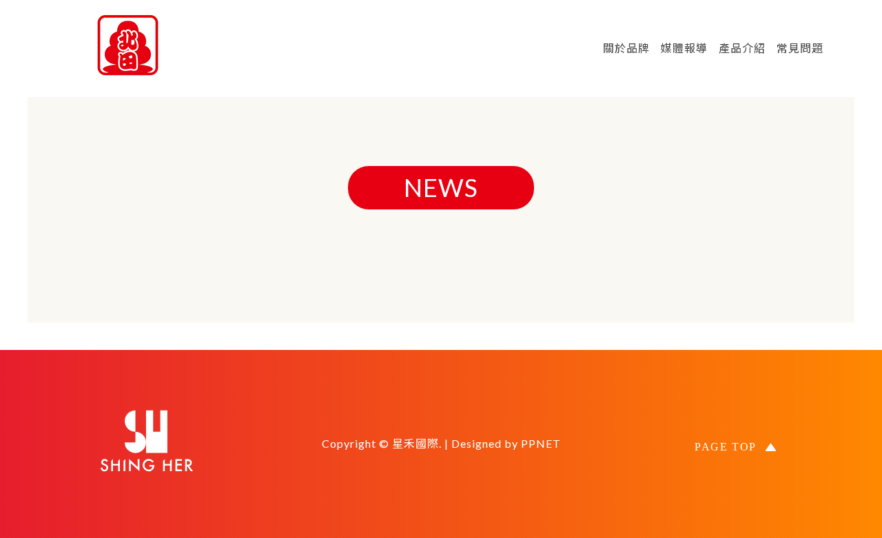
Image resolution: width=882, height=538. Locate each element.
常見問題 (800, 47)
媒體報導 (684, 47)
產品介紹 (742, 47)
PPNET (541, 443)
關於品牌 (626, 47)
